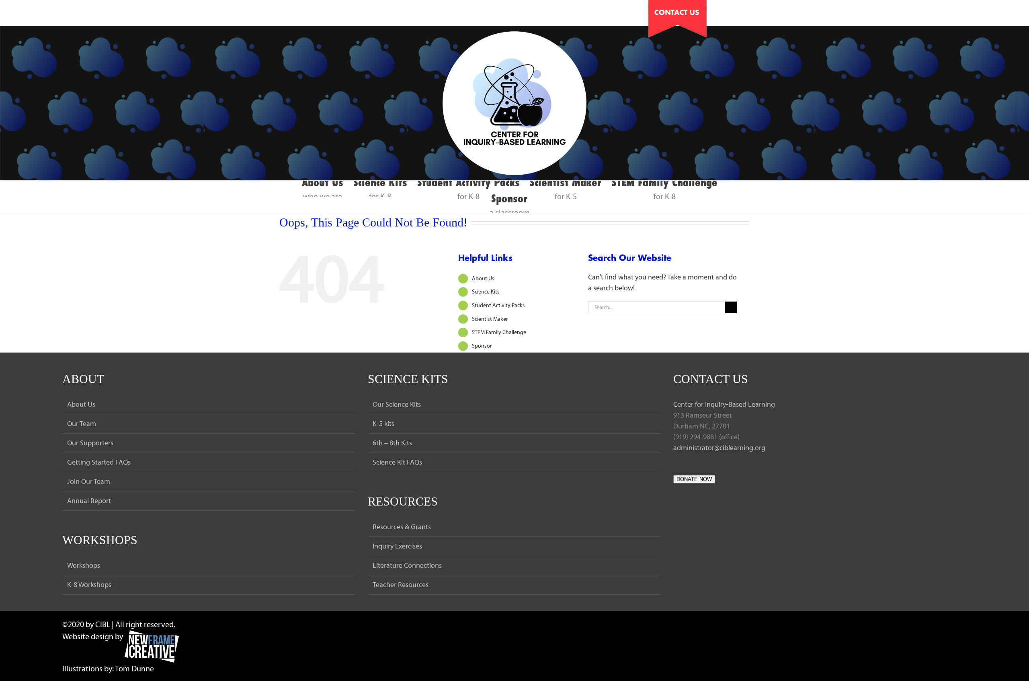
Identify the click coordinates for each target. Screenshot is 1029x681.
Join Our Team (88, 481)
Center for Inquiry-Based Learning (724, 404)
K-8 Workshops (89, 584)
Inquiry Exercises (397, 546)
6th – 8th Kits (392, 442)
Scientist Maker (490, 319)
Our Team (81, 423)
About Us (483, 278)
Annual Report (89, 500)
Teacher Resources (400, 584)
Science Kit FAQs (397, 462)
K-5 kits (383, 423)
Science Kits (486, 291)
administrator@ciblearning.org (719, 447)
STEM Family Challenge (499, 332)
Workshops (83, 565)
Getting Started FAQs (99, 462)
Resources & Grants (402, 526)
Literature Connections (407, 565)
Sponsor (482, 346)
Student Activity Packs (498, 305)
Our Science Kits (397, 404)
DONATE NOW (694, 479)
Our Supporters (90, 442)
